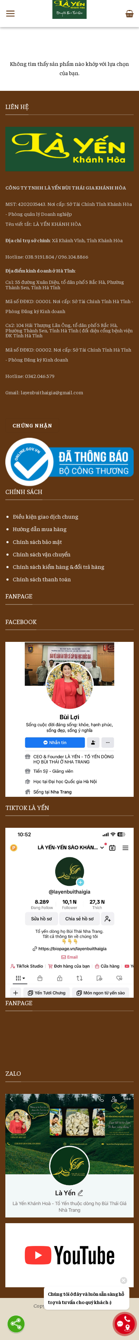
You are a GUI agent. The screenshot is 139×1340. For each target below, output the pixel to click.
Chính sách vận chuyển (42, 553)
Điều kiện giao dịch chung (45, 516)
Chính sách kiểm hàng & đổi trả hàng (58, 566)
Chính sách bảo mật (37, 541)
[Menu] (10, 13)
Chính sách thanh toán (42, 578)
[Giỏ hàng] (129, 13)
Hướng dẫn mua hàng (40, 528)
